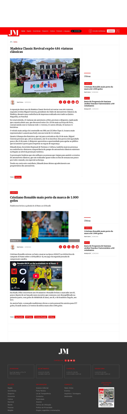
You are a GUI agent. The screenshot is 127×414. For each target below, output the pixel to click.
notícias (18, 177)
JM (11, 42)
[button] (117, 30)
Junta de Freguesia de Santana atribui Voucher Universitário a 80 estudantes (99, 103)
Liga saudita (19, 317)
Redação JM (87, 109)
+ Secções (67, 31)
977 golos (29, 317)
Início (15, 42)
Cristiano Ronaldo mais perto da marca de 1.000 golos (98, 88)
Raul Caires (20, 102)
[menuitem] (23, 31)
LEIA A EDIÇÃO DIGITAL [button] (106, 384)
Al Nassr (51, 317)
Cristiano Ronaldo (40, 317)
